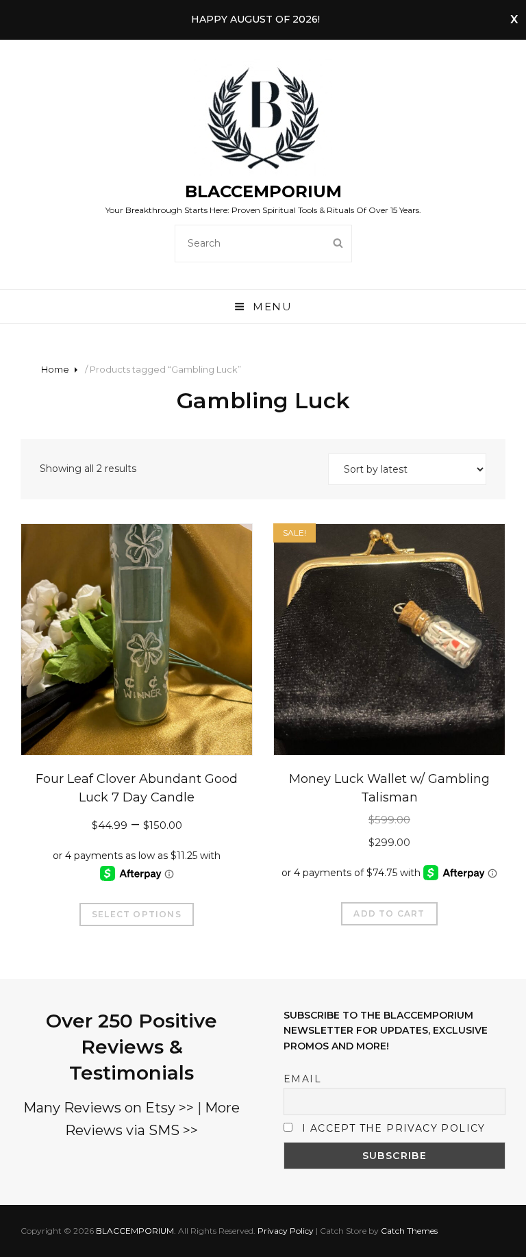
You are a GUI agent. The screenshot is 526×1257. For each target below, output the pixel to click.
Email (302, 1079)
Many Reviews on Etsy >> (108, 1107)
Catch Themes (409, 1230)
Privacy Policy (286, 1230)
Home (55, 369)
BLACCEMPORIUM (263, 191)
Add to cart (389, 913)
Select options (136, 914)
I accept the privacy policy (394, 1128)
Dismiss (514, 20)
